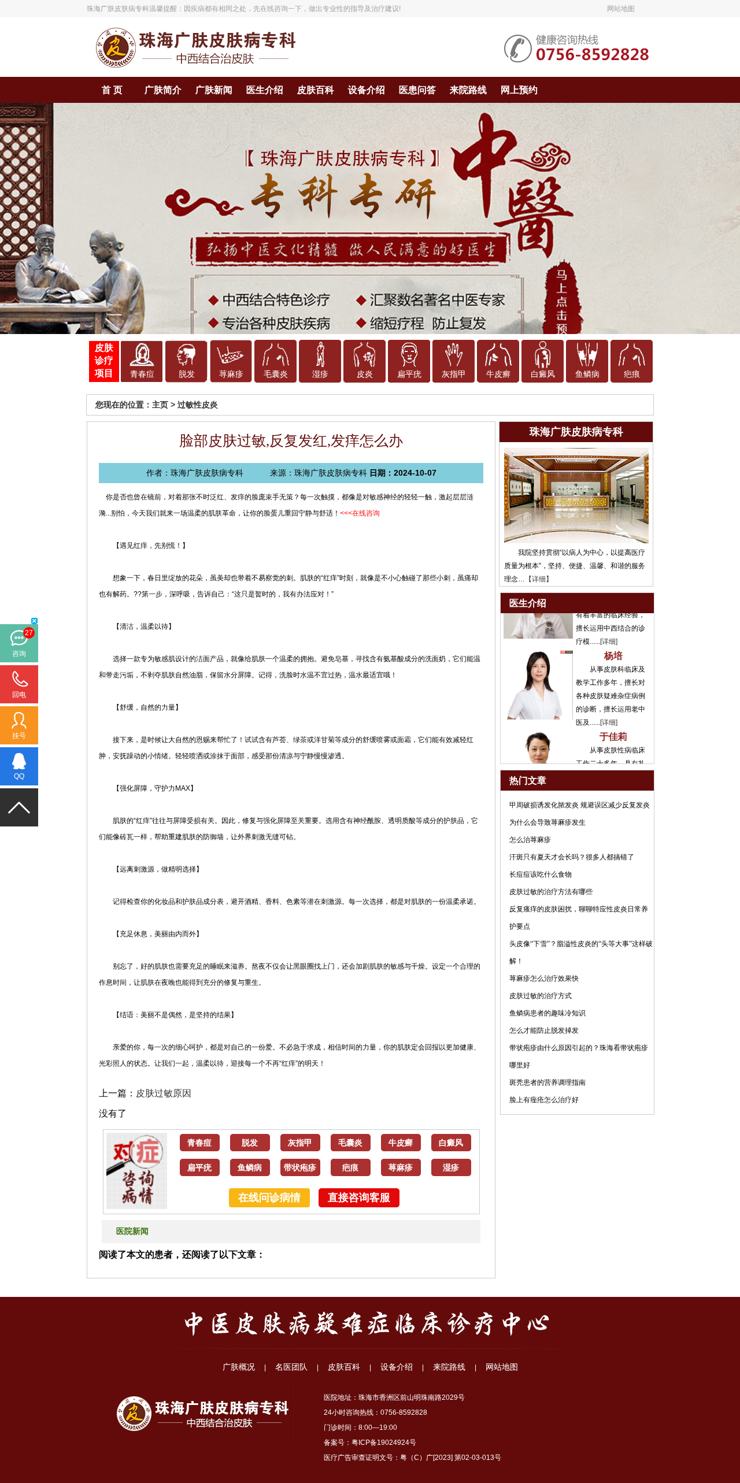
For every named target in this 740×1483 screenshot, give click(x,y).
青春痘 (142, 374)
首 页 (112, 90)
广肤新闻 (213, 90)
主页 (160, 404)
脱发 (187, 374)
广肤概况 (239, 1366)
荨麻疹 (231, 374)
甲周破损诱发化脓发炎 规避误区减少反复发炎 (579, 805)
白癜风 (543, 374)
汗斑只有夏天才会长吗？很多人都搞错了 (571, 857)
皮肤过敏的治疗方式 (540, 996)
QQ (19, 776)
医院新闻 (132, 1231)
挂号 (19, 736)
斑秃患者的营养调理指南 (547, 1082)
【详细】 (539, 579)
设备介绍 (366, 90)
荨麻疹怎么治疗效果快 (544, 978)
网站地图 (621, 9)
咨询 (19, 654)
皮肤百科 (315, 90)
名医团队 (291, 1366)
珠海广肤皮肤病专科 (118, 9)
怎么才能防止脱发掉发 (544, 1030)
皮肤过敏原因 (163, 1093)
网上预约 (519, 90)
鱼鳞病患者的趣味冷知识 (547, 1013)
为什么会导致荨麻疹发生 (547, 822)
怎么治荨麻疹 (530, 840)
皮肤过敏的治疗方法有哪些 (551, 892)
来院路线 (468, 90)
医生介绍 (264, 90)
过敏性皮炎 (197, 404)
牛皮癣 (498, 374)
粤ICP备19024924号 (384, 1442)
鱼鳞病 (587, 374)
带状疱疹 (300, 1167)
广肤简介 (163, 90)
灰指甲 (454, 374)
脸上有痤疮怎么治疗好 (544, 1100)
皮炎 (365, 374)
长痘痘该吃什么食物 (540, 874)
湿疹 (320, 374)
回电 (19, 695)
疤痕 (632, 374)
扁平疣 (409, 374)
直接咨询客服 (359, 1197)
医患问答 (417, 90)
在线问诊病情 (269, 1197)
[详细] (608, 621)
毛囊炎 (276, 374)
